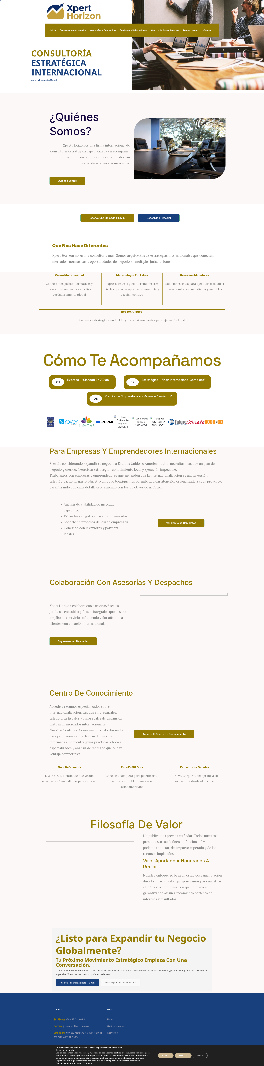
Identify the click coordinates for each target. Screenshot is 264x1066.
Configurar (87, 1063)
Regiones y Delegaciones (133, 30)
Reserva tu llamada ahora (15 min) (77, 982)
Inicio (53, 30)
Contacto (208, 30)
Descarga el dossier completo (120, 982)
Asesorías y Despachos (103, 30)
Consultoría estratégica (73, 30)
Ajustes (200, 1055)
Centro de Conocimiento (165, 30)
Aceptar (165, 1055)
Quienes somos (191, 30)
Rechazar (183, 1055)
